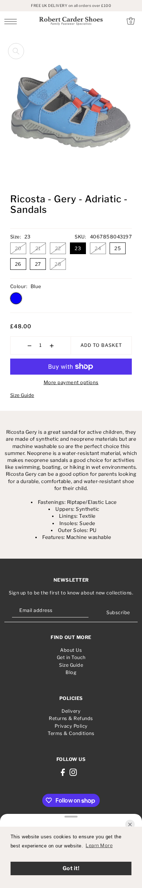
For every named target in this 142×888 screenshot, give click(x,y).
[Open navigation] (12, 21)
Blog (71, 672)
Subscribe (118, 612)
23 (78, 248)
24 (98, 248)
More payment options (71, 382)
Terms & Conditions (71, 733)
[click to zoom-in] (16, 51)
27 (38, 264)
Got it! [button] (71, 868)
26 (18, 264)
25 (117, 248)
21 (38, 248)
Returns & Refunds (71, 718)
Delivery (71, 711)
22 (58, 248)
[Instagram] (73, 772)
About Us (71, 650)
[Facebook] (63, 772)
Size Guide (22, 395)
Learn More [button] (99, 845)
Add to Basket (101, 345)
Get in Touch (71, 657)
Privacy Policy (71, 726)
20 (18, 248)
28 (58, 264)
